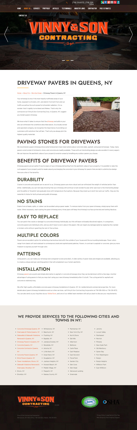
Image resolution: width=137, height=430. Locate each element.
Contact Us (23, 15)
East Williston (101, 368)
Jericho (99, 329)
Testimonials (66, 8)
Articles (56, 8)
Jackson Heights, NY (51, 361)
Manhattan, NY (75, 329)
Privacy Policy (101, 415)
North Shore (74, 335)
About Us (27, 8)
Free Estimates (105, 8)
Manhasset (100, 335)
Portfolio (46, 8)
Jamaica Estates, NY (51, 342)
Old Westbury (101, 348)
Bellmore (73, 345)
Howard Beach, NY (50, 364)
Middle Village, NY (50, 368)
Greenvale (73, 374)
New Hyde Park (101, 345)
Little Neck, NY (49, 351)
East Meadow (74, 351)
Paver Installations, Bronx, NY (28, 361)
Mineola (99, 342)
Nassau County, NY (50, 374)
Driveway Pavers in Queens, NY (28, 342)
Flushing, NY (48, 335)
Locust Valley (101, 332)
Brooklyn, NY (21, 374)
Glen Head (73, 368)
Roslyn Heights (101, 361)
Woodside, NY (48, 345)
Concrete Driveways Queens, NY (28, 329)
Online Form (52, 293)
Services (36, 8)
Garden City (74, 361)
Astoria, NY (48, 348)
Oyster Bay (100, 351)
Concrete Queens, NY (25, 345)
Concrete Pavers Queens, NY (27, 355)
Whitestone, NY (49, 329)
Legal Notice (110, 415)
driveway (50, 121)
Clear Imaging (110, 417)
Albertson (73, 342)
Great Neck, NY (49, 355)
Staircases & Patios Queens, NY (28, 332)
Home (19, 8)
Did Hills (73, 338)
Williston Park (101, 364)
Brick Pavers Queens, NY (26, 358)
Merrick (99, 338)
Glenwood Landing (76, 371)
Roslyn (98, 358)
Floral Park (74, 358)
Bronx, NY (21, 371)
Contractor (92, 8)
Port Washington (102, 355)
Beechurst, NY (49, 332)
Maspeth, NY (48, 371)
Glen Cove (73, 364)
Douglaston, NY (49, 358)
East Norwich (75, 355)
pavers (26, 274)
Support (117, 417)
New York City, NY (76, 332)
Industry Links (79, 8)
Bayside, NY (48, 338)
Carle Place (74, 348)
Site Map (117, 415)
